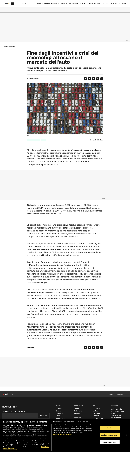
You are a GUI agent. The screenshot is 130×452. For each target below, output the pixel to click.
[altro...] (101, 78)
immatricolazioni (33, 140)
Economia (55, 3)
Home (6, 46)
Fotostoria (78, 411)
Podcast (77, 413)
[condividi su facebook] (85, 78)
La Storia (96, 413)
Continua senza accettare (110, 435)
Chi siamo (96, 408)
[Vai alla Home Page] (6, 3)
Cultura (106, 3)
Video (76, 408)
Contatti (96, 416)
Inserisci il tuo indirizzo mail (14, 411)
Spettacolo (115, 3)
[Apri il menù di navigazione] (12, 3)
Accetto (110, 428)
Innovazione (73, 3)
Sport (123, 3)
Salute (82, 3)
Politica (64, 3)
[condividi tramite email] (97, 78)
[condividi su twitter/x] (89, 78)
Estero (47, 3)
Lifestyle (97, 3)
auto (43, 140)
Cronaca (39, 3)
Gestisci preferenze (109, 442)
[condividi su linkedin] (93, 78)
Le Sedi (95, 411)
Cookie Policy (98, 418)
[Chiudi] (127, 435)
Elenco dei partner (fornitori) (63, 434)
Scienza (90, 3)
